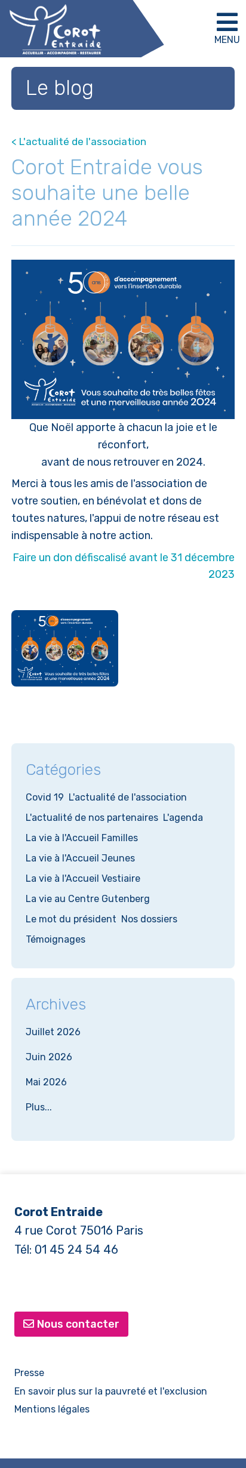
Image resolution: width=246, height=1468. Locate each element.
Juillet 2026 (53, 1032)
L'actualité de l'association (128, 797)
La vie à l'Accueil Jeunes (80, 858)
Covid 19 (45, 797)
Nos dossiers (149, 919)
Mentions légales (52, 1409)
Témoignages (55, 939)
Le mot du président (71, 919)
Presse (29, 1372)
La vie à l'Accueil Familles (82, 838)
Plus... (39, 1107)
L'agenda (183, 817)
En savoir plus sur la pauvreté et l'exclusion (110, 1391)
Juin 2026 (49, 1057)
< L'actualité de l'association (78, 141)
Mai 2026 (46, 1082)
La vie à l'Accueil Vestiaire (83, 878)
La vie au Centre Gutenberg (88, 898)
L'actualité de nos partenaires (92, 817)
